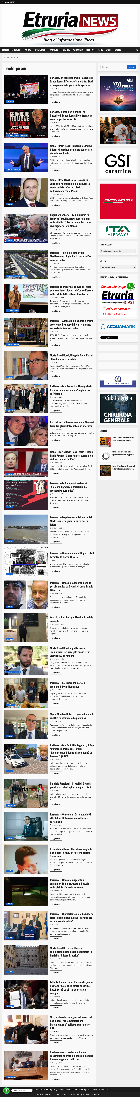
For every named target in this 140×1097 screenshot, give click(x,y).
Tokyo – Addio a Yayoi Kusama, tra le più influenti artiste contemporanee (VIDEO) (123, 439)
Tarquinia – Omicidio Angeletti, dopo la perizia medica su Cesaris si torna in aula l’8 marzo (26, 594)
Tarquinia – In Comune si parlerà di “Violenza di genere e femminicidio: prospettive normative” (26, 495)
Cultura (103, 431)
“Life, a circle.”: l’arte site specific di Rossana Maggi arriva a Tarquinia (123, 453)
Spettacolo (10, 101)
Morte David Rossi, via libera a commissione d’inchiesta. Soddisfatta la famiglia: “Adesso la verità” (26, 960)
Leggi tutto (57, 102)
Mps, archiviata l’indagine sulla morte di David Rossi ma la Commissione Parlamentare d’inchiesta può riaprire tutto (26, 1029)
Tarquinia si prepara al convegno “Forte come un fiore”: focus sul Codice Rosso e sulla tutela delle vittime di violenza (26, 298)
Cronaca (5, 50)
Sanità (100, 50)
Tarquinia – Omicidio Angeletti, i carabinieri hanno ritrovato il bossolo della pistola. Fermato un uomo (26, 891)
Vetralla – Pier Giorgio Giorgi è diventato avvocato (26, 627)
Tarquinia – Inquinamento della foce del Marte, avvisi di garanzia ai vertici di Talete (26, 529)
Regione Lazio (40, 50)
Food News (90, 50)
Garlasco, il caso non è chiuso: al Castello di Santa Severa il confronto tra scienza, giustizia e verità (26, 123)
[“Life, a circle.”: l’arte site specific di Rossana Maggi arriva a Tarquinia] (105, 456)
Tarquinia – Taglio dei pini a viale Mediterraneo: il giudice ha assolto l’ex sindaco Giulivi (26, 264)
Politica (28, 50)
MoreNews (86, 1094)
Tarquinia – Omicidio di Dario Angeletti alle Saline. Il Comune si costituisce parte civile (26, 826)
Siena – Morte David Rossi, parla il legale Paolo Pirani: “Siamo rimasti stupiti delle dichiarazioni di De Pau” (26, 462)
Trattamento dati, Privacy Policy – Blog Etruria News (52, 1089)
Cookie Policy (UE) (82, 1089)
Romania (117, 50)
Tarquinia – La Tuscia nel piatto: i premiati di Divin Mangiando (26, 693)
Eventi (16, 135)
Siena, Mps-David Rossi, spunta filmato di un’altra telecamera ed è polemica (26, 724)
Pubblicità (95, 1089)
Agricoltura (78, 50)
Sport (108, 50)
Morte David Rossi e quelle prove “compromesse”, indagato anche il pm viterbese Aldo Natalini (26, 660)
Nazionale (54, 50)
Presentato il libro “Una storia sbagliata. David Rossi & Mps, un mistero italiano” (26, 859)
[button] (137, 50)
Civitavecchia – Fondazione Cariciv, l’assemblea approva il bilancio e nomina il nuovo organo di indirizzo (26, 1065)
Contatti (104, 1089)
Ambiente (66, 50)
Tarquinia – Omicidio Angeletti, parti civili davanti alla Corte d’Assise (26, 562)
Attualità (16, 50)
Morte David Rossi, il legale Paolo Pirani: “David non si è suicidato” (26, 365)
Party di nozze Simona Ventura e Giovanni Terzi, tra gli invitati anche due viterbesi (26, 431)
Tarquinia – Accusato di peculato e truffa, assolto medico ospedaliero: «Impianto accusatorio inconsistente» (26, 332)
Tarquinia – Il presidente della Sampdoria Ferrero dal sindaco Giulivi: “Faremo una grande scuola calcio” (26, 926)
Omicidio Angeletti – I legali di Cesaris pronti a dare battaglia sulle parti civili (26, 793)
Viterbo (24, 276)
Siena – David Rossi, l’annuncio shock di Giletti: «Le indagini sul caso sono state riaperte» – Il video (26, 157)
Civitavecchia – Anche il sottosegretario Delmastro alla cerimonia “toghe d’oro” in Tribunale (26, 398)
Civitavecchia (11, 410)
